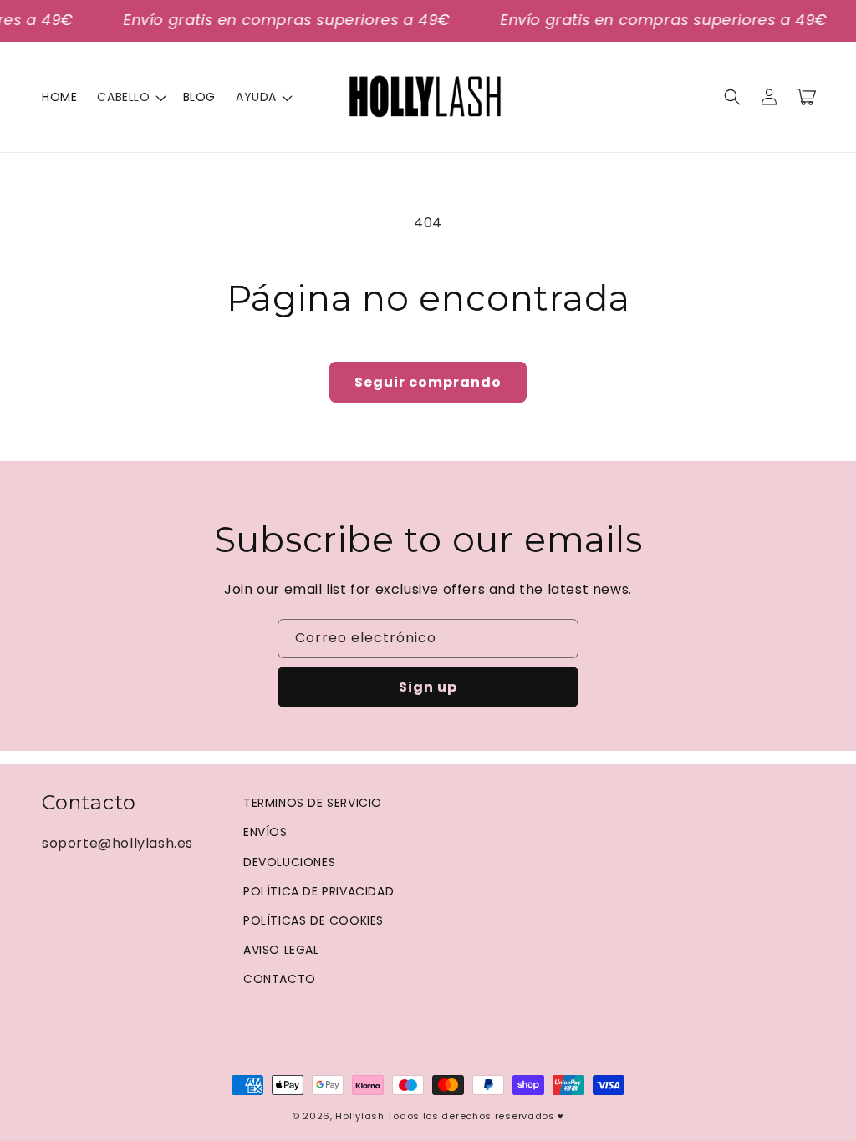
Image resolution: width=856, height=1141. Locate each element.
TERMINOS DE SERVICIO (312, 802)
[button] (129, 96)
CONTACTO (279, 979)
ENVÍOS (265, 832)
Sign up (428, 687)
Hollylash (359, 1116)
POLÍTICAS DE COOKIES (313, 920)
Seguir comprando (428, 382)
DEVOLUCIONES (289, 862)
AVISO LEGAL (281, 949)
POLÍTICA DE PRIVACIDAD (318, 891)
